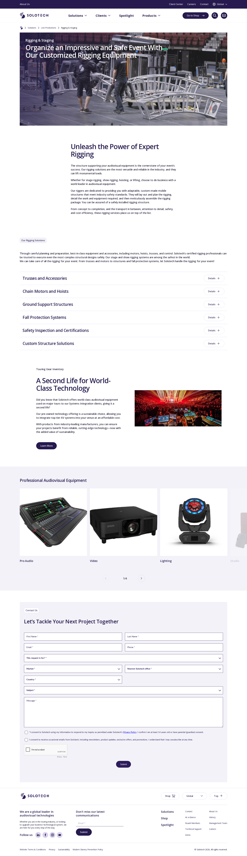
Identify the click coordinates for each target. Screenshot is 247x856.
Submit (84, 832)
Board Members (192, 823)
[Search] (215, 15)
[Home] (21, 28)
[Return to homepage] (34, 15)
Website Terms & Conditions (33, 849)
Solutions (32, 27)
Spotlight (167, 825)
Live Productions (48, 27)
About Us (213, 811)
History (212, 817)
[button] (194, 796)
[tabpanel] (53, 525)
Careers (212, 829)
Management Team (218, 823)
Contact (188, 811)
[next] (141, 578)
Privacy (52, 849)
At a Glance (190, 817)
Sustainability (64, 849)
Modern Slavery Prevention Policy (88, 849)
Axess (188, 835)
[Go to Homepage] (35, 796)
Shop (164, 818)
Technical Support (193, 829)
